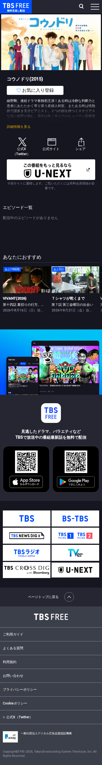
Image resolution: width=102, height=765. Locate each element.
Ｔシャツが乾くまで (68, 298)
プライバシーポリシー (20, 690)
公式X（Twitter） (19, 717)
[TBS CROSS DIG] (26, 570)
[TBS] (26, 518)
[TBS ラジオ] (26, 553)
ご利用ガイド (13, 634)
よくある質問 (13, 648)
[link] (26, 279)
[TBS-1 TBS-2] (75, 536)
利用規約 (9, 662)
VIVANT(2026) (14, 298)
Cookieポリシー (15, 703)
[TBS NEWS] (26, 536)
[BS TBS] (75, 518)
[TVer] (75, 553)
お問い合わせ (13, 676)
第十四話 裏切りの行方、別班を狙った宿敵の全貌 (40, 305)
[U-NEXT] (75, 570)
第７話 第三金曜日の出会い (72, 305)
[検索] (82, 6)
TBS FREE (9, 5)
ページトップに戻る (43, 597)
